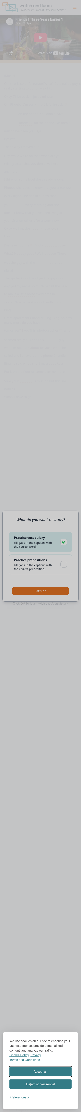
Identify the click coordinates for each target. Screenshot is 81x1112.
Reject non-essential (40, 1084)
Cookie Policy (19, 1055)
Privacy (35, 1055)
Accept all (40, 1071)
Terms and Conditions (24, 1059)
